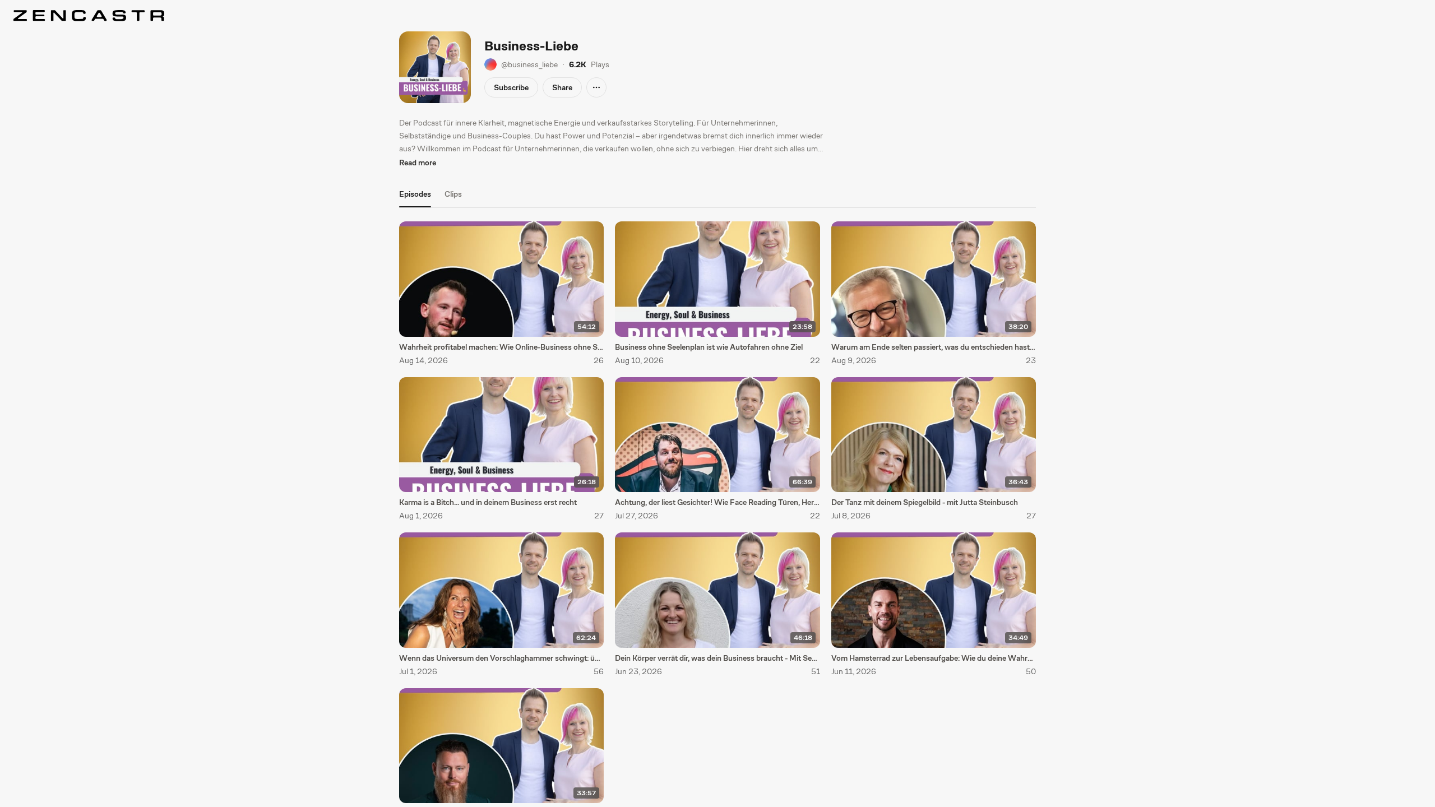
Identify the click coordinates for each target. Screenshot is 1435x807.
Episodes (415, 193)
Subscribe (511, 87)
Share (562, 87)
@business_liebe (529, 64)
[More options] (596, 87)
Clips (453, 193)
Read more (417, 162)
